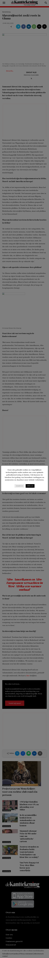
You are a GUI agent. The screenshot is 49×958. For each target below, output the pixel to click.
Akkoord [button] (30, 486)
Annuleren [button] (19, 486)
